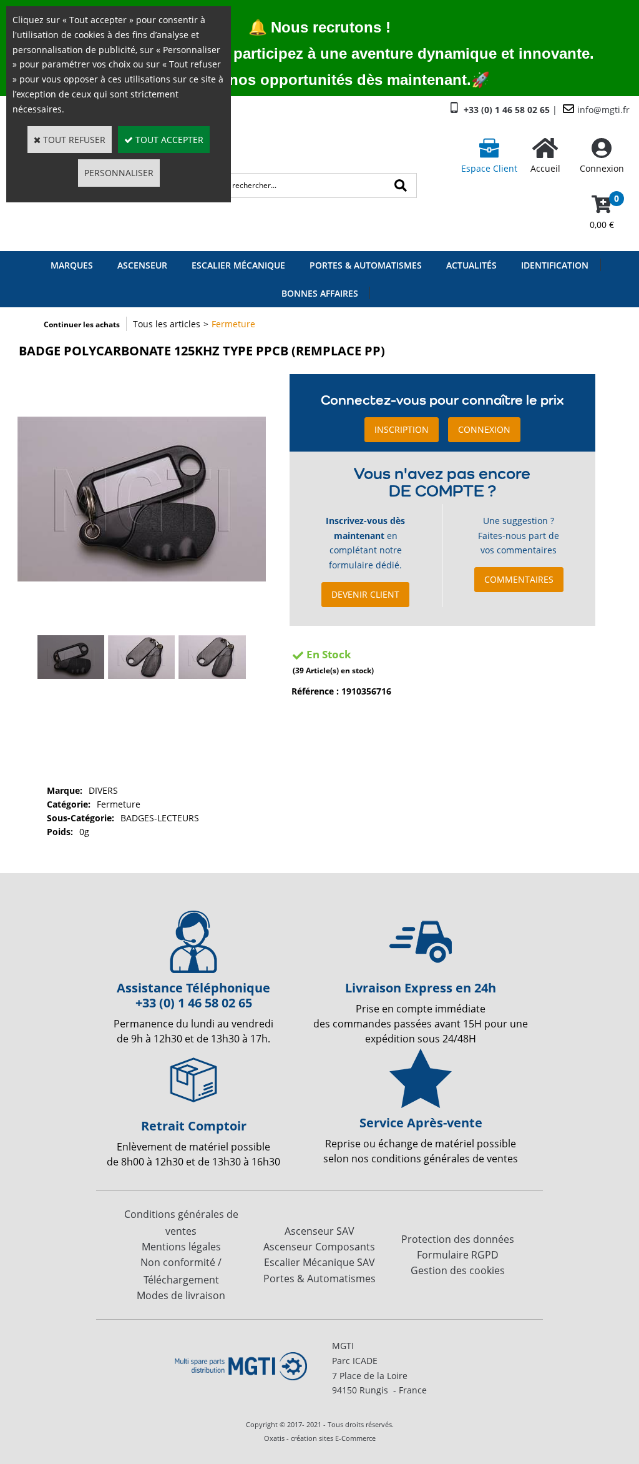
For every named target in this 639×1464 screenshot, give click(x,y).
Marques (72, 265)
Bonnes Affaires (319, 293)
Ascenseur (142, 265)
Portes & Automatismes (366, 265)
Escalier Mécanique (238, 265)
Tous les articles (166, 324)
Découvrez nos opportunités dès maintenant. (310, 79)
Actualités (471, 265)
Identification (554, 265)
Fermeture (233, 324)
